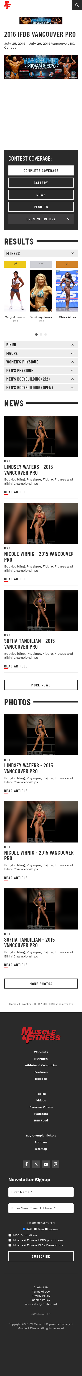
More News (41, 685)
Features (41, 1072)
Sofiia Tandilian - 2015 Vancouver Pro (29, 643)
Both (29, 1229)
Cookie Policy (41, 1300)
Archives (41, 1142)
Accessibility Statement (41, 1304)
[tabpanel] (15, 292)
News (41, 194)
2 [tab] (41, 334)
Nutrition (41, 1058)
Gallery (41, 182)
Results (41, 206)
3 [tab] (45, 334)
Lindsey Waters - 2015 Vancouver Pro (28, 469)
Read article (16, 492)
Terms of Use (41, 1291)
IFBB (7, 461)
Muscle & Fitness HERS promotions (38, 1240)
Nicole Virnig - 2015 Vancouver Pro (39, 556)
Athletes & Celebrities (41, 1065)
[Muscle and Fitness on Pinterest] (55, 1164)
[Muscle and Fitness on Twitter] (36, 1164)
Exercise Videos (41, 1107)
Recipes (41, 1078)
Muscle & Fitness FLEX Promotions (38, 1245)
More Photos (41, 983)
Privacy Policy (41, 1295)
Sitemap (41, 1148)
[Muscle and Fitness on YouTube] (46, 1164)
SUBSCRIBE (41, 1256)
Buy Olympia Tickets (41, 1135)
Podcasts (41, 1113)
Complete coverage (41, 170)
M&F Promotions (25, 1235)
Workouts (41, 1052)
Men (41, 1229)
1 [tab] (36, 334)
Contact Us (41, 1287)
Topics (41, 1093)
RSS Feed (41, 1120)
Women (54, 1229)
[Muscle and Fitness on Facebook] (26, 1164)
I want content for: (41, 1222)
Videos (41, 1100)
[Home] (7, 7)
